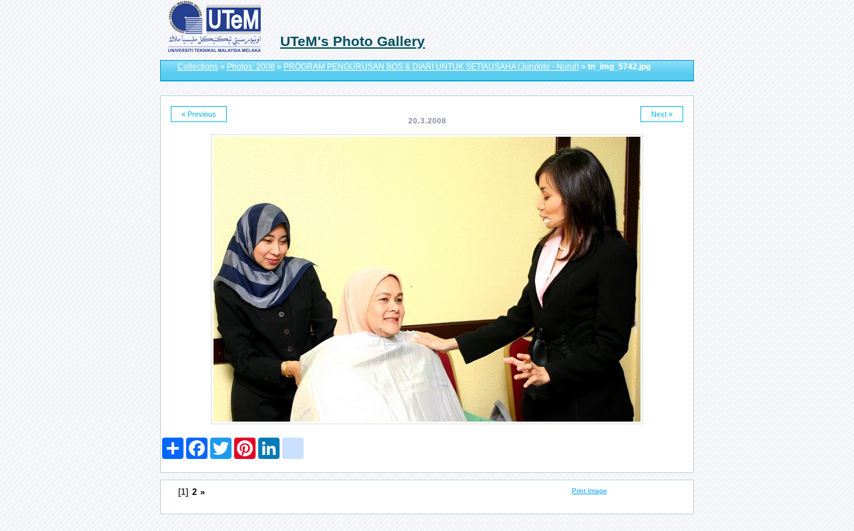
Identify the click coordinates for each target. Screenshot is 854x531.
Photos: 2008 (251, 66)
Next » (662, 114)
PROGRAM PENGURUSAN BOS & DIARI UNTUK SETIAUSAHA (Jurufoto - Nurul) (431, 66)
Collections (197, 66)
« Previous (198, 114)
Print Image (589, 490)
